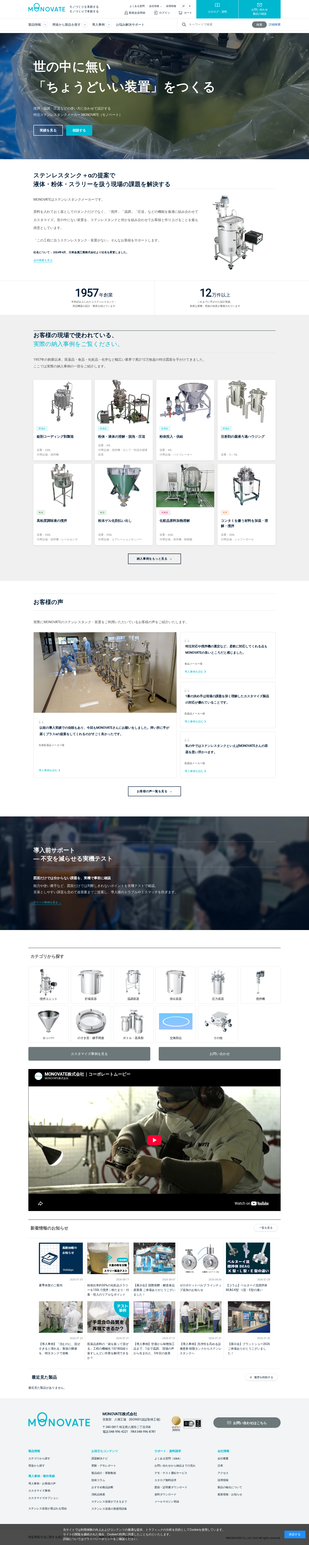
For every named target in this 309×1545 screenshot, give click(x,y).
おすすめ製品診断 (102, 1487)
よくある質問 (137, 6)
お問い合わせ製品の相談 (259, 11)
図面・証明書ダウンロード (170, 1487)
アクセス (223, 1473)
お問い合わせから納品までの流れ (174, 1465)
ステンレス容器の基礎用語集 (109, 1508)
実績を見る (48, 130)
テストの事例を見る (45, 902)
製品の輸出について (230, 1487)
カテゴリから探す (39, 1458)
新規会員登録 (137, 12)
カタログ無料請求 (165, 1480)
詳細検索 (275, 24)
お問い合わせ (220, 1054)
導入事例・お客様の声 (42, 1483)
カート (188, 12)
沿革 (220, 1465)
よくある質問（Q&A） (168, 1458)
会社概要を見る (43, 260)
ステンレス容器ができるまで (109, 1501)
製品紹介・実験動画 (103, 1473)
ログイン (164, 12)
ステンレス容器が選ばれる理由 (47, 1508)
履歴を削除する (263, 1377)
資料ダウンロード (165, 1494)
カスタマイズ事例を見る (89, 1054)
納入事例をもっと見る (152, 558)
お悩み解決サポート (130, 25)
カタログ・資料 (217, 11)
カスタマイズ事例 (39, 1490)
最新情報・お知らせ (230, 1494)
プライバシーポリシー (98, 1539)
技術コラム (98, 1480)
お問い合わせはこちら (250, 1423)
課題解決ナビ (99, 1458)
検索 (259, 24)
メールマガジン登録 (166, 1501)
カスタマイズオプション (43, 1498)
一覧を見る (266, 1227)
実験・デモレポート (103, 1465)
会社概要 (223, 1458)
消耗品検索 (98, 1494)
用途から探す (36, 1465)
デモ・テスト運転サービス (170, 1473)
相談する (79, 130)
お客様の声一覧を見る (152, 791)
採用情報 (171, 6)
